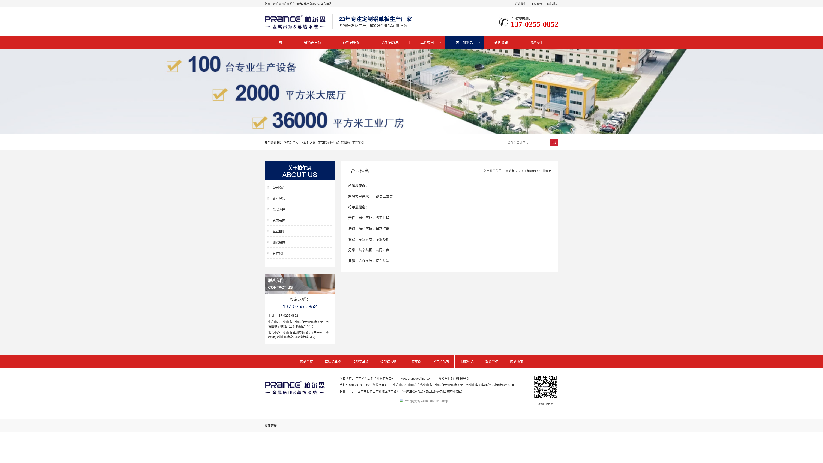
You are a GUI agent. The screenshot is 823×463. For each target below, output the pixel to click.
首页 (278, 42)
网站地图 (552, 4)
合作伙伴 (279, 253)
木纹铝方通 (308, 142)
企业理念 (279, 198)
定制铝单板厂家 (328, 142)
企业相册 (279, 231)
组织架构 (279, 242)
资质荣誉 (279, 220)
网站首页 (512, 170)
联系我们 (520, 4)
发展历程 (279, 209)
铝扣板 (345, 142)
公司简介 (279, 187)
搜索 (554, 142)
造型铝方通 (390, 42)
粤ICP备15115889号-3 (453, 378)
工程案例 (536, 4)
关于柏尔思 (464, 42)
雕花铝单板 (291, 142)
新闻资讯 (501, 42)
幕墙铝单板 (312, 42)
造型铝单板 (351, 42)
